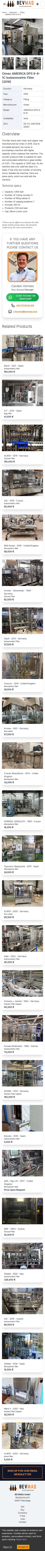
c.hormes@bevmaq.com (25, 311)
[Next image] (40, 36)
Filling (22, 12)
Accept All (23, 1547)
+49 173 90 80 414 (25, 305)
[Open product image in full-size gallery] (22, 37)
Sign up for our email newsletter (23, 1472)
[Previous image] (4, 36)
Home (4, 12)
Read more (21, 1539)
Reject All (7, 1547)
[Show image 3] (35, 63)
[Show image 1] (8, 63)
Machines (13, 12)
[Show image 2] (22, 63)
